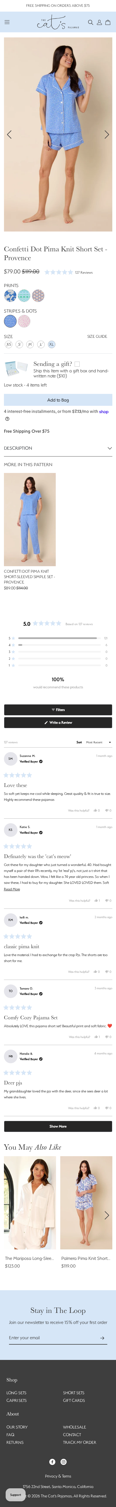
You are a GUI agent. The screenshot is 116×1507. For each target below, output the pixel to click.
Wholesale (74, 1427)
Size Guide (97, 336)
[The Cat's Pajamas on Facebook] (52, 1461)
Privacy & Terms (58, 1476)
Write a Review (67, 724)
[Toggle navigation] (7, 22)
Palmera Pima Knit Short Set (88, 1258)
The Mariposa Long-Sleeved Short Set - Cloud (48, 1258)
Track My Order (79, 1442)
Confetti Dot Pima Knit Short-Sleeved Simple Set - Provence (29, 576)
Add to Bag (58, 400)
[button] (90, 22)
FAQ (10, 1434)
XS (8, 344)
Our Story (17, 1427)
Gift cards (74, 1400)
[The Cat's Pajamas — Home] (58, 21)
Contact (72, 1434)
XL (51, 344)
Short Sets (73, 1393)
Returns (15, 1442)
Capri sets (16, 1400)
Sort (80, 742)
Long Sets (16, 1393)
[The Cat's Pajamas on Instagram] (64, 1461)
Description (18, 448)
